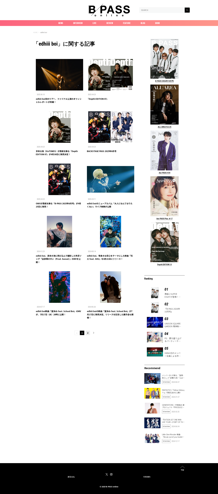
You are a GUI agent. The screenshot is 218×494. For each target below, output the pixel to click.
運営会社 (71, 476)
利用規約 (146, 476)
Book (157, 23)
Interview (78, 23)
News (60, 23)
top (182, 469)
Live (94, 23)
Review (109, 23)
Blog (143, 23)
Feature (127, 23)
